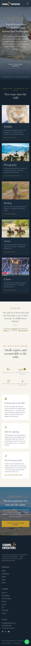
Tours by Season (6, 598)
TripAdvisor (14, 328)
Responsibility (5, 595)
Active (3, 579)
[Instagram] (6, 631)
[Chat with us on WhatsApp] (26, 641)
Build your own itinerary (15, 65)
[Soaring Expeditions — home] (11, 3)
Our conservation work (13, 474)
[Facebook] (2, 631)
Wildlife (4, 570)
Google (5, 330)
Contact (4, 613)
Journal (4, 604)
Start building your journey (15, 523)
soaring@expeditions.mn (9, 623)
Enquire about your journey (15, 57)
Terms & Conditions (6, 643)
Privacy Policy (16, 643)
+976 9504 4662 (7, 625)
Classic (4, 582)
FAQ (3, 607)
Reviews (4, 601)
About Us (4, 592)
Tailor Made (5, 610)
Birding (4, 576)
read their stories (23, 330)
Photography (5, 573)
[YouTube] (9, 631)
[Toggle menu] (27, 3)
